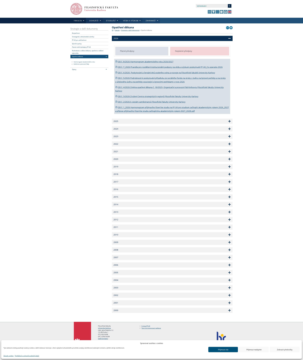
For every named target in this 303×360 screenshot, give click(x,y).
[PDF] (227, 27)
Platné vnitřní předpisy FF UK (81, 47)
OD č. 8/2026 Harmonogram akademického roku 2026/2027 (145, 61)
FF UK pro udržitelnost (79, 40)
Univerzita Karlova (104, 328)
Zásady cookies (9, 356)
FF (112, 30)
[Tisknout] (231, 27)
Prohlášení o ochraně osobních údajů (27, 356)
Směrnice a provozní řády (81, 64)
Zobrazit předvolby (284, 349)
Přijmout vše (223, 349)
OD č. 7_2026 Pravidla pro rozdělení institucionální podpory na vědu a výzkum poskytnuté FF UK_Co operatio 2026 (170, 67)
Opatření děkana (77, 56)
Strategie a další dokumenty (84, 28)
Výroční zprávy (77, 44)
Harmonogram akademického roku (84, 62)
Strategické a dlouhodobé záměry (83, 37)
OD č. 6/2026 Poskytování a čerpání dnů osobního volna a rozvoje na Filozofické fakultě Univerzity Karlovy (166, 72)
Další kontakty (103, 339)
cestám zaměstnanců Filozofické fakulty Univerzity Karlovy (158, 101)
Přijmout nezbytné (253, 349)
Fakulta (117, 30)
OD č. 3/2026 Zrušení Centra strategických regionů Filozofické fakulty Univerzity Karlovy (158, 96)
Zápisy (74, 69)
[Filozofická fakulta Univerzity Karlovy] (94, 9)
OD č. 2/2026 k (125, 101)
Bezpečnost (76, 33)
